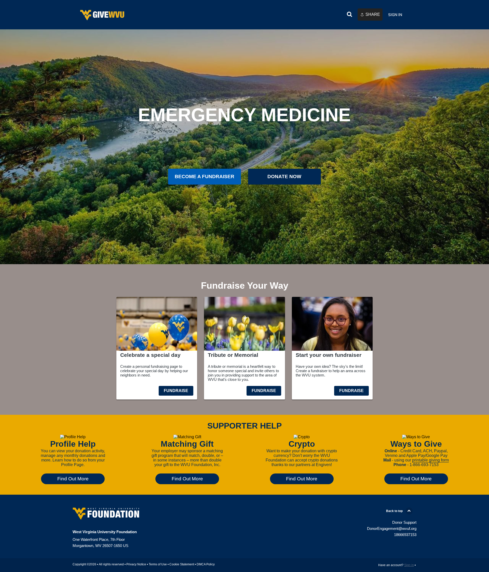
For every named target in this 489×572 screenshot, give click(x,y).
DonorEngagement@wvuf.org (391, 528)
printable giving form (430, 460)
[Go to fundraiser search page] (349, 15)
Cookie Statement (181, 564)
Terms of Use (158, 564)
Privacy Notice (136, 564)
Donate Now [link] (284, 176)
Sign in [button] (395, 14)
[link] (102, 15)
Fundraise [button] (176, 390)
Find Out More (73, 478)
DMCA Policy (206, 564)
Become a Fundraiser (204, 176)
